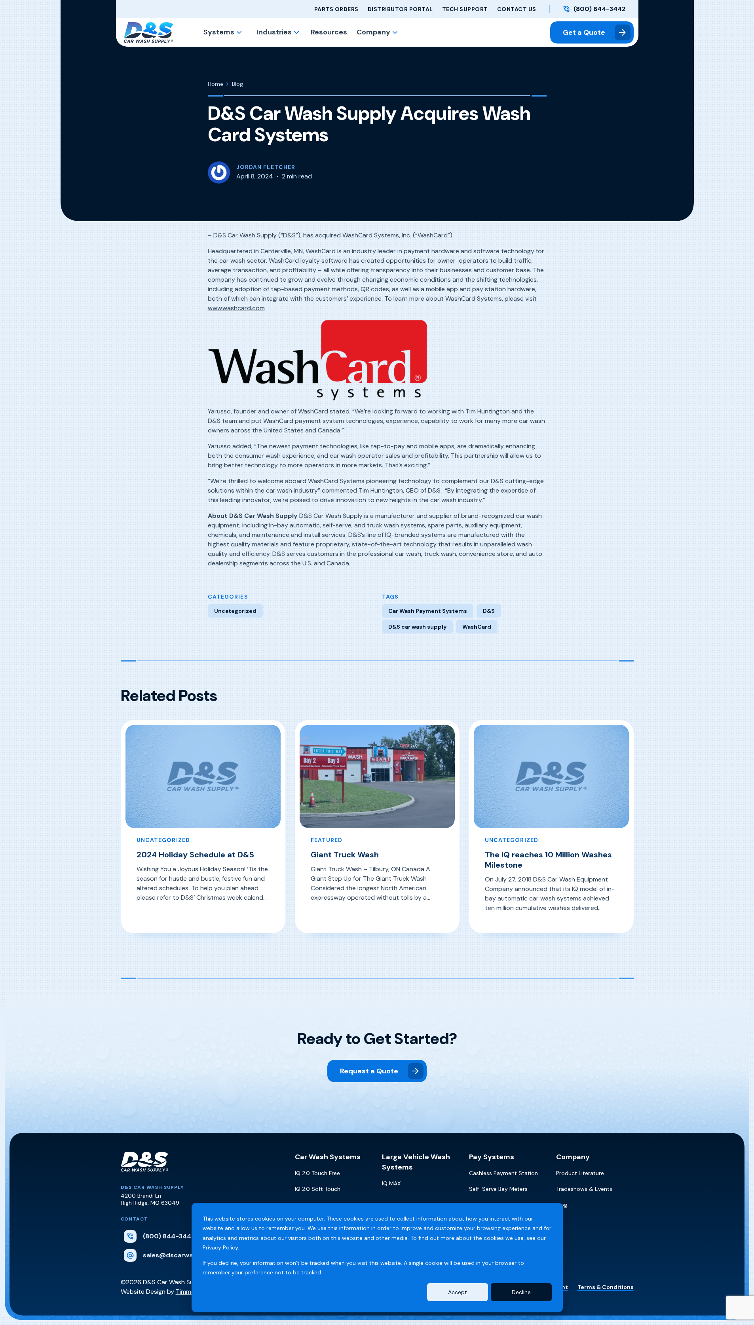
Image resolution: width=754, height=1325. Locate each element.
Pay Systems (491, 1157)
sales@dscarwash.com (179, 1255)
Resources (329, 32)
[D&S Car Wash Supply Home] (148, 32)
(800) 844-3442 (600, 9)
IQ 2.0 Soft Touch (317, 1188)
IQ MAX (391, 1183)
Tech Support (465, 9)
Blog (561, 1204)
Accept (457, 1292)
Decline (521, 1292)
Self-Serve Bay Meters (498, 1188)
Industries (274, 32)
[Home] (144, 1168)
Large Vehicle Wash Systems (416, 1162)
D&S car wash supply (417, 626)
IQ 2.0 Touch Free (317, 1173)
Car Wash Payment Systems (427, 610)
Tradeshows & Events (584, 1188)
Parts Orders (336, 9)
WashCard (476, 626)
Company (373, 32)
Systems (218, 32)
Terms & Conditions (605, 1287)
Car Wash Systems (328, 1157)
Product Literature (580, 1173)
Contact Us (516, 9)
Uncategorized (235, 610)
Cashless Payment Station (503, 1173)
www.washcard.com (236, 308)
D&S (489, 610)
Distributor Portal (400, 9)
